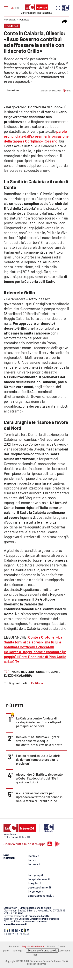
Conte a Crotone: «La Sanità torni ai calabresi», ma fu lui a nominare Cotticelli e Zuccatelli (33, 642)
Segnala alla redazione (33, 946)
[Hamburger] (6, 8)
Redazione (14, 946)
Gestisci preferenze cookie (42, 950)
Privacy (51, 946)
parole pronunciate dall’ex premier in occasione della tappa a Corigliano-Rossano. (36, 136)
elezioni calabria (18, 675)
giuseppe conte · (49, 671)
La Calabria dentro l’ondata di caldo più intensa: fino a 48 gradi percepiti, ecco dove (39, 722)
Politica (24, 19)
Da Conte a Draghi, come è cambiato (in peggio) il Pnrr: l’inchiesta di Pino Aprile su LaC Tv (35, 656)
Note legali (17, 950)
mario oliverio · (23, 671)
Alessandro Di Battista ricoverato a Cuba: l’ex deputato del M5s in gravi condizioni (39, 778)
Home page (10, 19)
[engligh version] (13, 7)
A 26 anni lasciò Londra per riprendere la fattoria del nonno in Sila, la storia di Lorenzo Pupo (39, 797)
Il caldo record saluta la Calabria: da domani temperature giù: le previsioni (39, 759)
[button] (64, 21)
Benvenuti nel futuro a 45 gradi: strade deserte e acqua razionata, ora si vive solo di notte (39, 741)
